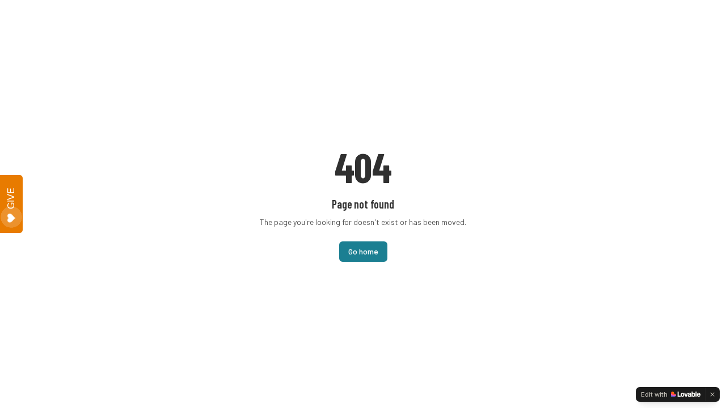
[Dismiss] (712, 394)
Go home (363, 251)
